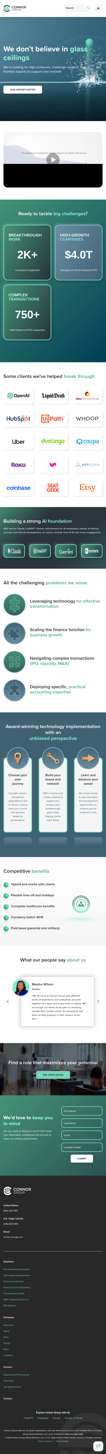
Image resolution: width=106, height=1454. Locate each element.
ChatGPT (28, 1418)
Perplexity (43, 1418)
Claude (56, 1418)
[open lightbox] (53, 159)
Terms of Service (45, 1441)
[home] (14, 8)
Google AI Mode (73, 1418)
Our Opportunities (22, 89)
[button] (98, 8)
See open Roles (53, 1075)
